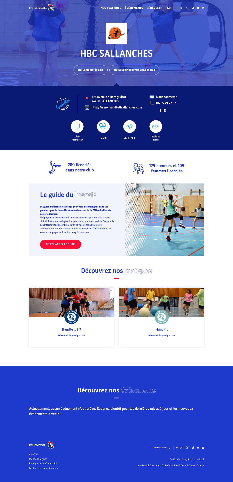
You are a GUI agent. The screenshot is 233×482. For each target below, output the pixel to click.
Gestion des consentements (43, 468)
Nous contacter (166, 97)
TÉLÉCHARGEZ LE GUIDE (60, 244)
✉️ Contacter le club (90, 70)
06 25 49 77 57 (166, 103)
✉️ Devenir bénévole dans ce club (134, 70)
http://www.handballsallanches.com (117, 107)
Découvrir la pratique (69, 335)
